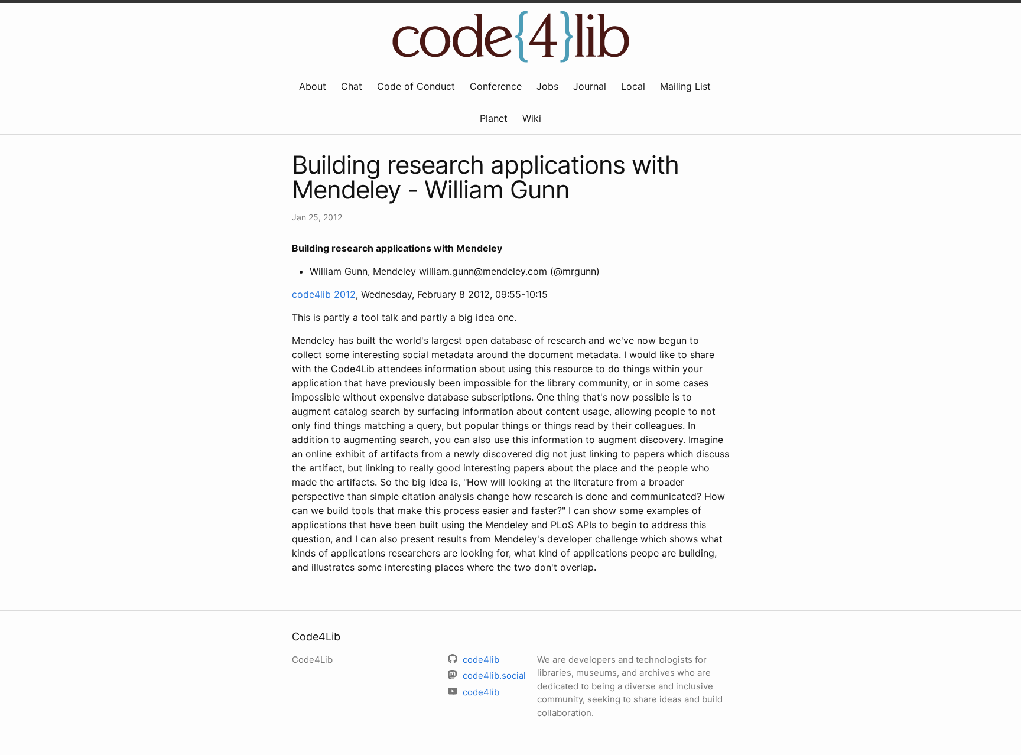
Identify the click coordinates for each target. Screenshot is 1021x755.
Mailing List (685, 86)
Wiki (531, 118)
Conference (496, 86)
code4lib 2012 (324, 294)
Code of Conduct (416, 86)
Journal (589, 86)
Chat (351, 86)
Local (633, 86)
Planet (494, 118)
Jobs (547, 86)
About (312, 86)
